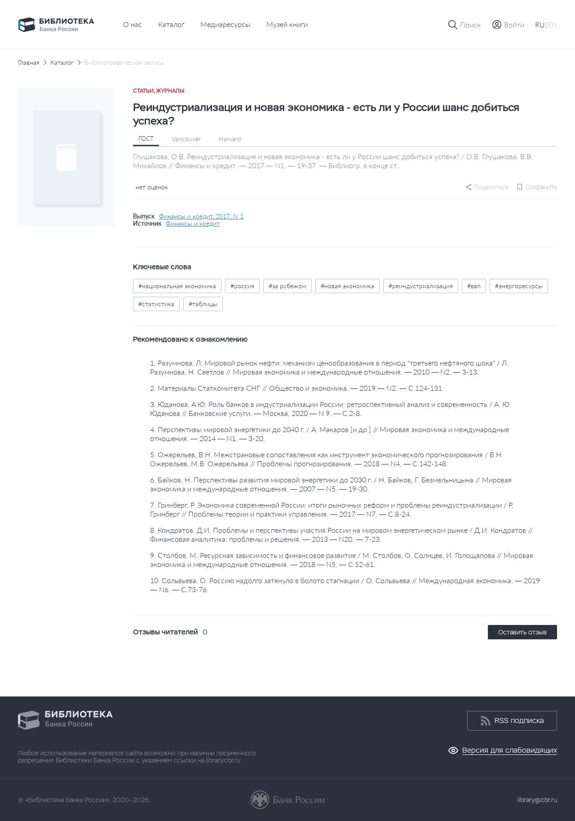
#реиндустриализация (421, 286)
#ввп (474, 286)
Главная (29, 62)
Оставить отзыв (522, 632)
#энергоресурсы (519, 286)
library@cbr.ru (537, 800)
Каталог (171, 24)
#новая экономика (347, 286)
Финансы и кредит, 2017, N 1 (201, 216)
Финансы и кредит (193, 223)
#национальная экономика (177, 286)
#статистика (156, 304)
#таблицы (203, 304)
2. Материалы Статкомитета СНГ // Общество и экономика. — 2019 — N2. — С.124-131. (297, 388)
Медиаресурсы (225, 24)
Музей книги (287, 24)
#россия (242, 286)
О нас (132, 24)
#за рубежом (287, 286)
